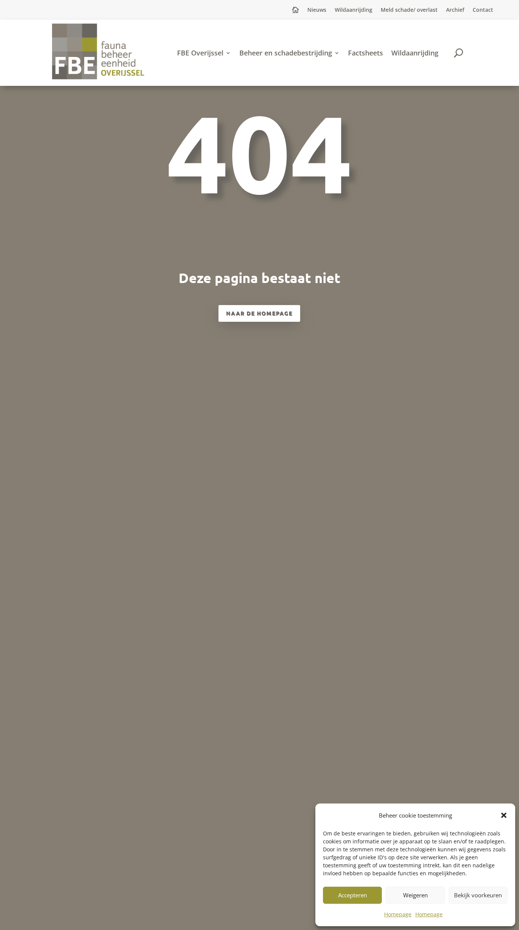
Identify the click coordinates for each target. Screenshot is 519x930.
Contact (483, 10)
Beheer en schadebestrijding (285, 52)
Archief (455, 10)
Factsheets (365, 52)
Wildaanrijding (353, 10)
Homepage (397, 914)
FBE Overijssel (200, 52)
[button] (504, 815)
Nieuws (316, 10)
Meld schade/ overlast (409, 10)
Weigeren (415, 895)
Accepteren (352, 895)
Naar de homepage (259, 313)
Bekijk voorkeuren (478, 895)
